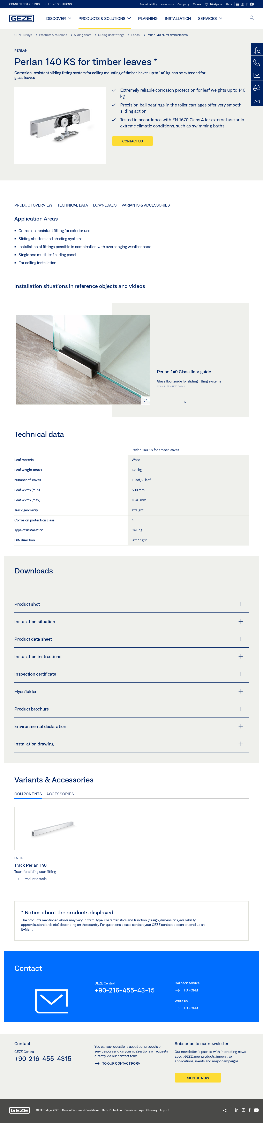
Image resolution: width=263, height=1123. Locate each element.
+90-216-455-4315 (43, 1058)
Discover (56, 18)
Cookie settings (134, 1110)
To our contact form (121, 1063)
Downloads (105, 205)
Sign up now (198, 1078)
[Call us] (257, 63)
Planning (148, 18)
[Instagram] (243, 4)
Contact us (132, 141)
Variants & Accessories (146, 205)
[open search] (252, 18)
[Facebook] (247, 4)
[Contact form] (257, 75)
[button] (213, 4)
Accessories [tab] (60, 794)
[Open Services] (220, 18)
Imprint (164, 1110)
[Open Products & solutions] (129, 18)
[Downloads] (257, 100)
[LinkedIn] (238, 4)
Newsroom (167, 4)
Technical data (72, 205)
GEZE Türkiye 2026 (47, 1110)
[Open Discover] (69, 18)
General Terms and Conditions (80, 1110)
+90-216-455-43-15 (125, 990)
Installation (178, 18)
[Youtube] (252, 4)
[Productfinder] (257, 50)
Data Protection (112, 1110)
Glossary (151, 1110)
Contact (22, 1043)
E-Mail (26, 929)
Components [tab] (28, 794)
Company (183, 4)
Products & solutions (101, 18)
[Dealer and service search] (257, 88)
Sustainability (148, 4)
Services (207, 18)
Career (197, 4)
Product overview (33, 205)
